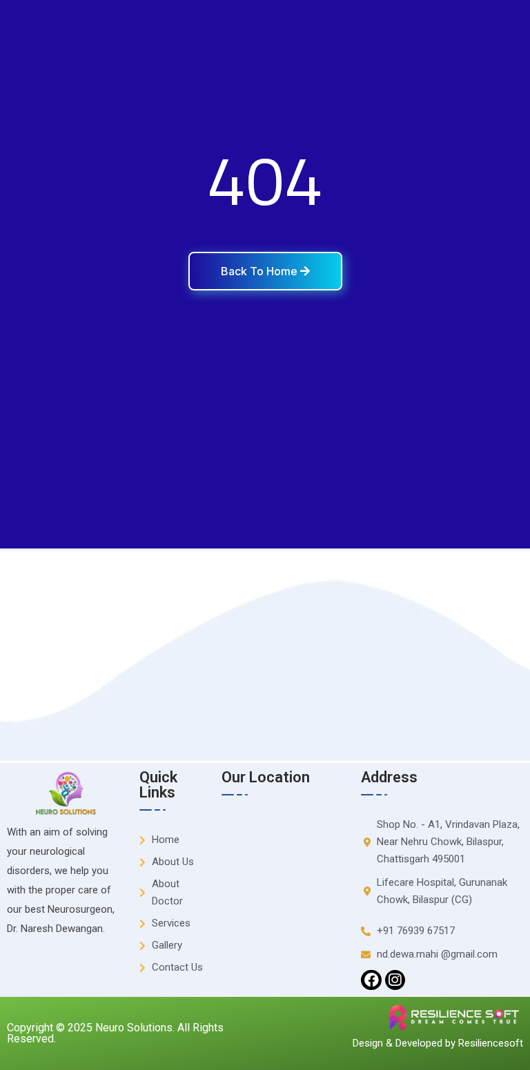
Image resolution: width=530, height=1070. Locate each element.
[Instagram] (395, 980)
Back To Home (260, 271)
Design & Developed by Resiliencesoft (438, 1043)
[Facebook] (371, 980)
